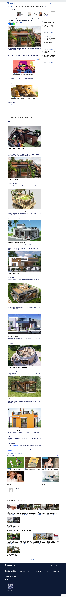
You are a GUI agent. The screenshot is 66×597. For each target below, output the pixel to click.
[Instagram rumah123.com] (54, 565)
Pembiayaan (37, 6)
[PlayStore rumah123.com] (14, 591)
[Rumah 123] (11, 3)
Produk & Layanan (22, 571)
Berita (49, 0)
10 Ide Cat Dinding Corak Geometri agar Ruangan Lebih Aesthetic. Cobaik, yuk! (13, 526)
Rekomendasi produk (31, 6)
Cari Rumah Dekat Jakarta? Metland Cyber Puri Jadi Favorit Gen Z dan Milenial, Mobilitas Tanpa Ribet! (49, 26)
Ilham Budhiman (51, 23)
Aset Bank (43, 0)
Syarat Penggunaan (38, 571)
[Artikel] (10, 6)
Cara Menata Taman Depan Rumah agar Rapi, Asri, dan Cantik (12, 542)
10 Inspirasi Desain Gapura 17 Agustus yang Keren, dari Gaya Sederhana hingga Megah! (39, 542)
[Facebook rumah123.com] (51, 565)
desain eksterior (12, 453)
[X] (10, 24)
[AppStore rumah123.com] (7, 591)
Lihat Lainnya (33, 559)
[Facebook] (9, 24)
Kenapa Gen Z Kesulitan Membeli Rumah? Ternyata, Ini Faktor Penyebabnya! (49, 48)
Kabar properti (17, 6)
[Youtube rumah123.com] (56, 565)
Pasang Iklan (50, 3)
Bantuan (57, 0)
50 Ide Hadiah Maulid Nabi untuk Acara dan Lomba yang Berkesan (49, 30)
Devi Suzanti (20, 22)
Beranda (9, 9)
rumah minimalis (20, 453)
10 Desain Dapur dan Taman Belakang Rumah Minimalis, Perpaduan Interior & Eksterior (39, 513)
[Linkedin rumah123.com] (58, 565)
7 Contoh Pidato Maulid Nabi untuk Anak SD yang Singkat (49, 39)
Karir (20, 574)
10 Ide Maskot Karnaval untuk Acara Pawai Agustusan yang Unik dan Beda (49, 56)
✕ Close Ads (64, 595)
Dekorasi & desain (23, 6)
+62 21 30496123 (56, 571)
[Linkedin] (12, 24)
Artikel (10, 9)
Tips (27, 6)
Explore (47, 0)
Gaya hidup (41, 6)
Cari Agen (40, 0)
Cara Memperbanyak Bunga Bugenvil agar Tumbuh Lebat (48, 60)
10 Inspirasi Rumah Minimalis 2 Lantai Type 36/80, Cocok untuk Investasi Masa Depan (26, 513)
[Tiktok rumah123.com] (60, 565)
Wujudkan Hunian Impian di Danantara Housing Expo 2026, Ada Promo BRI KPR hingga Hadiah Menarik (49, 22)
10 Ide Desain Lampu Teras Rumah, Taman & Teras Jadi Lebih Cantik (51, 513)
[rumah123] (10, 565)
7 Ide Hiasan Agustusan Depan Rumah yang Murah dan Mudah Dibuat (26, 542)
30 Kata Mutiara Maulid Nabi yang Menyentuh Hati (49, 43)
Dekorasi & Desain (14, 9)
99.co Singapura (48, 571)
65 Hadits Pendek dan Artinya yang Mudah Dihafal (49, 52)
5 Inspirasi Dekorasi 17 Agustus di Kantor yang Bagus (52, 542)
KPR (28, 571)
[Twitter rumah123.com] (52, 565)
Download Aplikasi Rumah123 (12, 0)
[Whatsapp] (14, 24)
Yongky (51, 543)
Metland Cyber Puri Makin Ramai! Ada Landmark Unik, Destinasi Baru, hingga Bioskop (49, 35)
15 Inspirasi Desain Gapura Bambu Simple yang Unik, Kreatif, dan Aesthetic (12, 555)
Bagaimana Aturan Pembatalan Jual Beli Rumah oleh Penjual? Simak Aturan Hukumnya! (13, 513)
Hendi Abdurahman (40, 543)
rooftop (15, 453)
